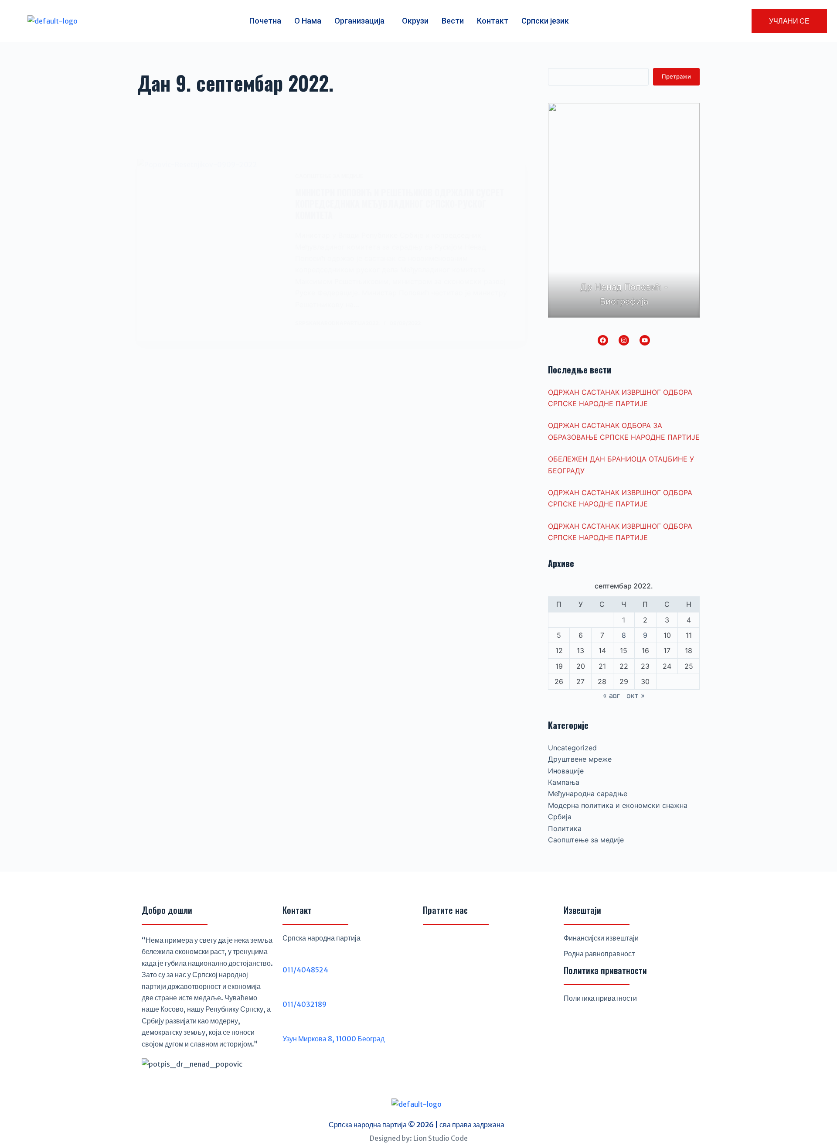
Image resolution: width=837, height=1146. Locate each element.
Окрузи (415, 20)
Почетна (265, 20)
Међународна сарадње (587, 793)
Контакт (492, 20)
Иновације (566, 770)
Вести (453, 20)
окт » (635, 695)
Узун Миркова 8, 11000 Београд (333, 1038)
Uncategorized (572, 747)
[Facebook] (603, 340)
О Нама (307, 20)
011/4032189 (304, 1004)
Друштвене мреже (580, 759)
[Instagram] (624, 340)
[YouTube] (645, 340)
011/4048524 (305, 969)
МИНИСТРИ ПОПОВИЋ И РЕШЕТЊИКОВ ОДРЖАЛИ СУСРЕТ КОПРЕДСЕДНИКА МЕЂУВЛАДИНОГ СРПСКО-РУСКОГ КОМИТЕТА (399, 204)
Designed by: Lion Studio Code (419, 1138)
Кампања (563, 782)
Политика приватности (600, 998)
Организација (359, 20)
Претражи (676, 76)
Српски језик (545, 20)
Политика (565, 828)
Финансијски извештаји (601, 938)
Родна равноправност (599, 953)
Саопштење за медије (329, 176)
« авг (611, 695)
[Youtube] (475, 944)
